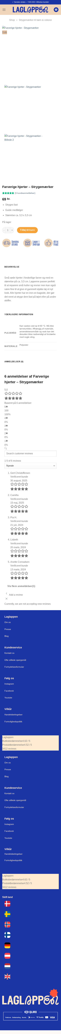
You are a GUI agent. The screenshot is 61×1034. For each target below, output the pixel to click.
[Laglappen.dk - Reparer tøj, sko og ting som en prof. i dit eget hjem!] (30, 10)
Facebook (9, 691)
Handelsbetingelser (13, 714)
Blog (6, 636)
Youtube (8, 697)
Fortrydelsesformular (14, 667)
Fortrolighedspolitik (13, 721)
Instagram (9, 684)
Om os (7, 622)
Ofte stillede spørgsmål (15, 660)
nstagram (9, 824)
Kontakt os (9, 653)
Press (7, 629)
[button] (4, 9)
